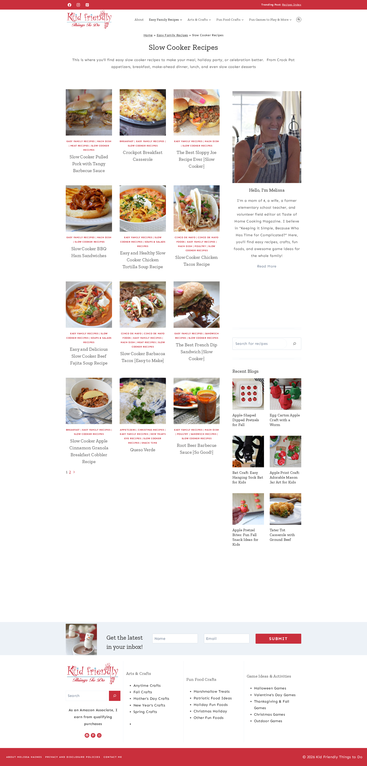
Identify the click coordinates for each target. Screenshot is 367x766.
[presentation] (89, 112)
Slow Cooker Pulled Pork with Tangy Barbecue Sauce (89, 163)
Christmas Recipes (151, 429)
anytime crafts (147, 685)
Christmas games (269, 714)
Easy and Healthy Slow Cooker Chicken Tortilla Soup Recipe (142, 259)
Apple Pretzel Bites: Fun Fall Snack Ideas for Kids (245, 537)
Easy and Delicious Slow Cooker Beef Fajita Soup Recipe (89, 356)
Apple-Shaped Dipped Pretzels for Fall (245, 420)
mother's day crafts (151, 698)
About (139, 19)
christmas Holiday (210, 711)
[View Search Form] (298, 19)
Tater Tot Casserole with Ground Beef (282, 535)
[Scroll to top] (357, 751)
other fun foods (209, 717)
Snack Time (149, 442)
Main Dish (104, 141)
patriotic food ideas (213, 698)
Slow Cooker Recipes (143, 145)
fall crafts (142, 692)
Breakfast (126, 141)
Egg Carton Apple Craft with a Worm (285, 420)
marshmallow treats (212, 691)
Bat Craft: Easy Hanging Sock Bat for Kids (247, 477)
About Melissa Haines (24, 757)
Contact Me (113, 757)
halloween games (270, 688)
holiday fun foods (211, 704)
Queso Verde (142, 449)
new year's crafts (149, 705)
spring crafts (145, 712)
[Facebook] (69, 4)
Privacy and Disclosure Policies (72, 757)
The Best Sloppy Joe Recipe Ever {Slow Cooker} (196, 159)
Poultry (200, 246)
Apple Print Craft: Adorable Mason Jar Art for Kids (285, 477)
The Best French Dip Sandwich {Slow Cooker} (196, 351)
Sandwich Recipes (203, 434)
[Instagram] (78, 4)
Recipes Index (291, 4)
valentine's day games (275, 695)
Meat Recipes (79, 145)
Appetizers (128, 429)
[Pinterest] (87, 4)
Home (148, 35)
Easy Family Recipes (172, 35)
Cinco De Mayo (185, 237)
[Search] (294, 343)
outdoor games (268, 721)
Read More (266, 266)
